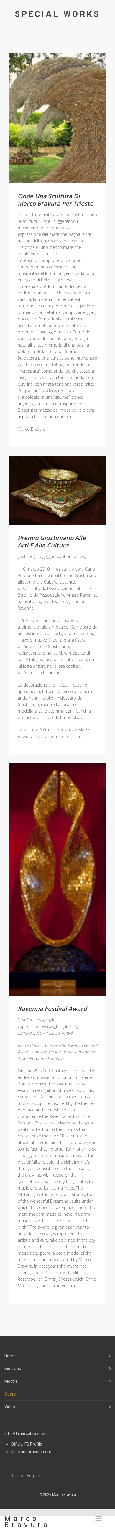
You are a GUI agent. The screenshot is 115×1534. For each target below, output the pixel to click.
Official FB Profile (26, 1444)
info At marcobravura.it (26, 1433)
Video (9, 1406)
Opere (10, 1394)
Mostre (11, 1381)
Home (10, 1355)
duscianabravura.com (31, 1451)
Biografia (12, 1368)
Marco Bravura (27, 1521)
